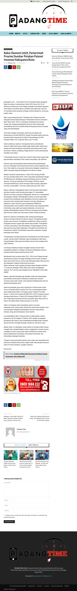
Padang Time (11, 63)
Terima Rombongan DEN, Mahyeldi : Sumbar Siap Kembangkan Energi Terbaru (62, 74)
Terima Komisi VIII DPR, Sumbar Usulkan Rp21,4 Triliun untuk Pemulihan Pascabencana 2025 (61, 65)
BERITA (17, 34)
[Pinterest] (14, 67)
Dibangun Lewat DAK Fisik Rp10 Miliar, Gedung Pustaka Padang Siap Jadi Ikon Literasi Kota (13, 418)
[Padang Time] (38, 17)
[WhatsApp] (18, 67)
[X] (10, 67)
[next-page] (8, 471)
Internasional (7, 459)
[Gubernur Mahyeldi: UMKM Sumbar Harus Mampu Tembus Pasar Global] (11, 455)
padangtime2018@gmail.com (43, 576)
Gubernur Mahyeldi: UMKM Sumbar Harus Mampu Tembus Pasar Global (62, 57)
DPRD (44, 34)
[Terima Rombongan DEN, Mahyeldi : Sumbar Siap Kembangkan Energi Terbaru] (42, 455)
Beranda (6, 46)
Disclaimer (39, 586)
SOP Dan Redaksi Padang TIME (18, 586)
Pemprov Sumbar (14, 46)
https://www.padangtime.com (23, 431)
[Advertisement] (38, 40)
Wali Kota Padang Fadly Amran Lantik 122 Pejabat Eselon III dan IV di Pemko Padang (39, 418)
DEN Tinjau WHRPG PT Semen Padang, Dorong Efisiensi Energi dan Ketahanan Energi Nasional (62, 93)
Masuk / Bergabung (63, 1)
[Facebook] (6, 67)
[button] (71, 1)
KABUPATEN (34, 34)
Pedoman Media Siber (57, 586)
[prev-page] (5, 471)
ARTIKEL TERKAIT (21, 445)
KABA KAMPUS (66, 34)
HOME (11, 34)
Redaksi (67, 586)
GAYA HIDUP (53, 34)
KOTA (25, 34)
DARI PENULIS (33, 445)
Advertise (46, 586)
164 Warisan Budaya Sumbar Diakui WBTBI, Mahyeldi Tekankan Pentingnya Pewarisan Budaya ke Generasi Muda (62, 83)
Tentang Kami (31, 586)
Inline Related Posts (44, 359)
